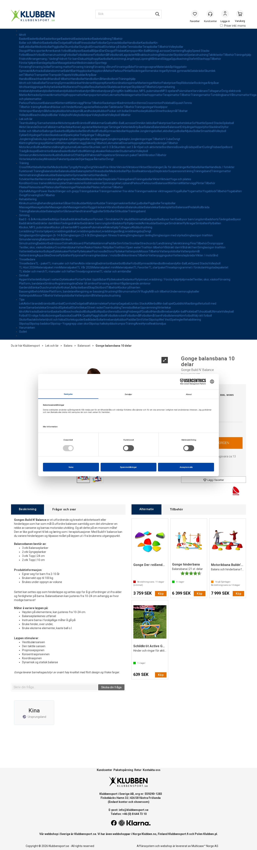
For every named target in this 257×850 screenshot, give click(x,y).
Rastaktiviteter (36, 319)
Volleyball (228, 311)
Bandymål (39, 111)
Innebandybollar (42, 90)
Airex (138, 323)
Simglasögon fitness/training (109, 235)
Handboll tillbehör (60, 78)
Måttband (156, 58)
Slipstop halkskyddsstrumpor (107, 323)
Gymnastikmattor (50, 94)
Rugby (188, 50)
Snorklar (134, 243)
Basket (23, 38)
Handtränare (83, 211)
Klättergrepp (38, 143)
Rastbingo (192, 303)
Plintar (127, 70)
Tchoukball (204, 311)
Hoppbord (98, 70)
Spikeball (228, 123)
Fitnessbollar (88, 42)
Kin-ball (124, 90)
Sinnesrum (26, 155)
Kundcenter (104, 770)
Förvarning (52, 82)
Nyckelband (81, 287)
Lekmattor (114, 94)
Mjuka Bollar (193, 131)
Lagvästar (88, 107)
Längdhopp (132, 58)
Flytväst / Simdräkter (106, 219)
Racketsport (110, 103)
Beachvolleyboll (41, 115)
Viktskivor (133, 167)
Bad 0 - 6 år (26, 219)
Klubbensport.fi (178, 834)
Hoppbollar (133, 131)
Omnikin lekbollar (146, 123)
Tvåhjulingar (102, 135)
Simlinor (50, 283)
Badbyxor (75, 50)
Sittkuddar (121, 211)
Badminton (125, 103)
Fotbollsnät (115, 54)
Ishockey (38, 159)
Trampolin (55, 74)
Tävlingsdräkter (70, 223)
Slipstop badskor (39, 323)
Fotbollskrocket (115, 315)
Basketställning (102, 38)
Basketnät (67, 38)
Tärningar (114, 127)
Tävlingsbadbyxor (230, 219)
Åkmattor (100, 159)
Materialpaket (68, 267)
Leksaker (100, 151)
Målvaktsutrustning (147, 54)
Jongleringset (98, 139)
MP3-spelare (169, 90)
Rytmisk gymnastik (178, 70)
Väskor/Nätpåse (103, 247)
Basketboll (61, 131)
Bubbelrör (67, 155)
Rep (178, 82)
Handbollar (134, 42)
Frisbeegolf (134, 311)
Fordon (45, 135)
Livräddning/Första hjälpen (36, 231)
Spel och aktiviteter (150, 147)
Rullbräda (203, 207)
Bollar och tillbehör (30, 42)
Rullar (183, 191)
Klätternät (62, 103)
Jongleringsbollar (150, 131)
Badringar (162, 223)
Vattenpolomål (190, 251)
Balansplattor (84, 171)
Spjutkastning (180, 58)
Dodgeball (64, 42)
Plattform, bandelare (62, 291)
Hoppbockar (84, 70)
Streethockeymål (166, 111)
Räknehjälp (112, 227)
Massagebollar (40, 207)
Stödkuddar (79, 203)
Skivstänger (155, 167)
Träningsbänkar (89, 191)
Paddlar (112, 243)
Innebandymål (84, 90)
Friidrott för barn (68, 58)
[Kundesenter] (210, 14)
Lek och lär (26, 119)
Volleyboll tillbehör (119, 115)
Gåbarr (67, 203)
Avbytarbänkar (53, 86)
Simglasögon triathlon (199, 235)
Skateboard (57, 135)
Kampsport (132, 50)
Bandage (42, 62)
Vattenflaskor (84, 247)
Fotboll (23, 54)
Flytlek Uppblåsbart (95, 279)
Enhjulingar (187, 127)
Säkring (90, 143)
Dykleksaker (61, 251)
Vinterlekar (26, 159)
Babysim (45, 239)
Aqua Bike (43, 255)
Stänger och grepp (67, 191)
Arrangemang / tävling (43, 58)
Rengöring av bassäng (90, 291)
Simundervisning (29, 239)
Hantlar (46, 167)
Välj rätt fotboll (202, 315)
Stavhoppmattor (152, 94)
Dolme (66, 243)
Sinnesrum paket (126, 155)
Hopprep (99, 82)
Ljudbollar (179, 131)
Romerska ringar (155, 70)
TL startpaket (157, 267)
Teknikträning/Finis (184, 243)
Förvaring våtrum (104, 66)
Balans (148, 127)
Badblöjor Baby (57, 219)
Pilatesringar (67, 187)
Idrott (22, 34)
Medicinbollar (43, 46)
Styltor (224, 127)
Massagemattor (77, 207)
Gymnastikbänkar (70, 82)
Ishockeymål (75, 111)
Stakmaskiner (75, 183)
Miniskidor (50, 159)
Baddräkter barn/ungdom (96, 223)
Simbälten (202, 223)
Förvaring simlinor (109, 283)
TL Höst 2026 (27, 267)
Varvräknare (200, 90)
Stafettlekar (79, 307)
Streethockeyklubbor (142, 111)
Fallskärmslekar (98, 303)
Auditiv (56, 155)
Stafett (193, 58)
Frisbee (120, 50)
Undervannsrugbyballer (184, 291)
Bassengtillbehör (29, 291)
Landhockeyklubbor (95, 111)
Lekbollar (29, 46)
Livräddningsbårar (64, 231)
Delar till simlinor (87, 283)
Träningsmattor (201, 94)
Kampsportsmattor (96, 94)
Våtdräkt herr (189, 247)
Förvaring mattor (61, 66)
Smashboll (53, 307)
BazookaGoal (68, 315)
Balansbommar (54, 70)
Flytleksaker (84, 251)
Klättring (24, 143)
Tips (21, 299)
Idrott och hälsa (29, 82)
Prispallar (83, 86)
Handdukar (69, 247)
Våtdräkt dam (172, 247)
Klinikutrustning (29, 203)
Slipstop (154, 319)
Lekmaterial (113, 143)
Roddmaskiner (93, 183)
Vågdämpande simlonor (135, 283)
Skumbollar (71, 46)
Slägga (166, 58)
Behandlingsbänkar (51, 203)
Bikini (57, 223)
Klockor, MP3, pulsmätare (145, 90)
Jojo (44, 139)
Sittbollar (109, 211)
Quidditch (179, 303)
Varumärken (27, 327)
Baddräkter (74, 219)
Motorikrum (26, 147)
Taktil (140, 155)
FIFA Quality (83, 315)
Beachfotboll (36, 54)
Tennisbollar (135, 46)
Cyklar (23, 135)
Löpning (145, 58)
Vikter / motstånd (207, 255)
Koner (108, 82)
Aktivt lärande (28, 127)
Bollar (42, 82)
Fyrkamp (113, 303)
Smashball (97, 46)
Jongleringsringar (141, 139)
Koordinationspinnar (125, 82)
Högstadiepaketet (217, 267)
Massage (25, 207)
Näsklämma (99, 243)
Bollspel (48, 251)
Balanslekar (160, 127)
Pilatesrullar (51, 187)
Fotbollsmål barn (150, 315)
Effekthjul (79, 155)
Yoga (176, 191)
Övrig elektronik (231, 90)
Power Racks (47, 191)
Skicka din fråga (111, 687)
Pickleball (168, 103)
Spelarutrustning (197, 54)
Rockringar (138, 70)
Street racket (95, 307)
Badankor (37, 251)
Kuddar (101, 203)
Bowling (181, 147)
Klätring (153, 50)
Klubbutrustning (142, 227)
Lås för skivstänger (175, 167)
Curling (207, 147)
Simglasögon (27, 235)
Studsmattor (128, 151)
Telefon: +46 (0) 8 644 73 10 (129, 813)
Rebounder (166, 54)
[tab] (27, 509)
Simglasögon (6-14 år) (50, 235)
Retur (138, 770)
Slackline (214, 127)
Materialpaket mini (47, 267)
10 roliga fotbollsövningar (44, 315)
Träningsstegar (144, 107)
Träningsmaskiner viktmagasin (154, 191)
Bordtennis (139, 103)
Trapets (66, 74)
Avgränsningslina (66, 283)
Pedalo (193, 207)
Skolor (23, 319)
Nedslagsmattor (131, 94)
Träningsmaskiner (117, 203)
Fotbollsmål (101, 54)
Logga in (225, 14)
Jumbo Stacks (139, 303)
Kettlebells (35, 167)
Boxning (122, 311)
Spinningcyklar (111, 183)
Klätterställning (52, 147)
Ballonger (48, 131)
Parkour (118, 70)
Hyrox (145, 323)
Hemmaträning (28, 175)
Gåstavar (69, 211)
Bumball (58, 303)
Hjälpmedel (186, 279)
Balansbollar (51, 171)
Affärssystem (146, 846)
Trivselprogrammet (87, 271)
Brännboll (83, 123)
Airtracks (38, 70)
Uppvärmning (148, 307)
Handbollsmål (93, 78)
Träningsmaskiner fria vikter (117, 191)
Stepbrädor (161, 171)
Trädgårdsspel (28, 151)
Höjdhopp (93, 58)
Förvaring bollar (40, 66)
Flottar (73, 251)
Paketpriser (169, 82)
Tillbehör (117, 38)
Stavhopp (204, 58)
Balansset (49, 103)
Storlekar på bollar (115, 46)
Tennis (188, 103)
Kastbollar (147, 42)
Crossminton (154, 103)
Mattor (108, 70)
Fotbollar (101, 42)
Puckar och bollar (118, 111)
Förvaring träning (82, 66)
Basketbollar (36, 38)
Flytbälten (215, 223)
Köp (160, 593)
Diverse (41, 127)
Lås (71, 287)
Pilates (23, 187)
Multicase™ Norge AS (205, 846)
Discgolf (24, 50)
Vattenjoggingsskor (160, 255)
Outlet (23, 331)
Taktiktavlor (215, 54)
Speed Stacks (200, 50)
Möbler (44, 291)
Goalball (109, 123)
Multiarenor (70, 86)
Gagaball (124, 303)
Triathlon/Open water (127, 247)
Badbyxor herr (166, 219)
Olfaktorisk (93, 155)
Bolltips (98, 311)
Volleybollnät (100, 115)
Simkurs (66, 239)
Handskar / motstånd (109, 255)
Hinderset (88, 82)
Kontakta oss (151, 770)
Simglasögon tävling (140, 235)
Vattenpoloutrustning (107, 295)
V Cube (167, 139)
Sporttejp (101, 62)
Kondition (25, 183)
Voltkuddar (78, 74)
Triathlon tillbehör (152, 247)
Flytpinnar (77, 255)
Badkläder (90, 319)
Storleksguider (74, 319)
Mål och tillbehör (159, 291)
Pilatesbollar (83, 187)
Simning (24, 215)
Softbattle (198, 123)
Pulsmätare (184, 90)
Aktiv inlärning (87, 263)
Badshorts (212, 219)
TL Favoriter (141, 267)
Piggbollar (58, 46)
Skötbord (101, 287)
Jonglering (26, 139)
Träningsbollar (144, 179)
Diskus (82, 58)
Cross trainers (40, 183)
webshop (166, 846)
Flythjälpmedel (132, 223)
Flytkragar (189, 223)
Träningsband (202, 171)
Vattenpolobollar (170, 251)
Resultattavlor (98, 86)
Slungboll (85, 46)
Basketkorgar (52, 38)
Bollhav (38, 147)
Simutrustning (28, 243)
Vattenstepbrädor (184, 255)
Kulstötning (118, 58)
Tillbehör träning (29, 107)
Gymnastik (26, 70)
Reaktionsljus (145, 171)
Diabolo (37, 139)
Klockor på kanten (62, 227)
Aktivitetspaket (67, 123)
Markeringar (145, 82)
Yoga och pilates (180, 179)
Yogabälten (234, 191)
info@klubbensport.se (133, 809)
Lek (189, 263)
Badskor (118, 223)
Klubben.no (149, 834)
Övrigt (116, 90)
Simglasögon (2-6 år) (77, 235)
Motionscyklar (57, 183)
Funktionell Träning (31, 171)
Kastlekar (67, 127)
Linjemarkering (165, 86)
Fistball (75, 42)
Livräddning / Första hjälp (163, 279)
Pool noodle (99, 251)
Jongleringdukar (57, 139)
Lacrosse (164, 50)
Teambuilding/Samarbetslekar (38, 123)
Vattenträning (28, 255)
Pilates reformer (101, 187)
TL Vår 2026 (84, 267)
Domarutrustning (54, 54)
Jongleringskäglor (118, 139)
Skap (92, 287)
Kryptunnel (69, 147)
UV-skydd (126, 219)
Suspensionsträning (181, 171)
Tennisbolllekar (130, 307)
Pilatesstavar (36, 187)
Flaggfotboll (98, 315)
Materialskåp (165, 66)
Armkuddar (40, 219)
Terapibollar (150, 46)
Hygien (23, 279)
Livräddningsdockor (88, 231)
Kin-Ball (144, 50)
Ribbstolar (187, 82)
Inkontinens (130, 255)
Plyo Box (131, 171)
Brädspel (191, 147)
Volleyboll (25, 115)
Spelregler (177, 319)
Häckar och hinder (63, 107)
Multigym (33, 191)
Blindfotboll (90, 131)
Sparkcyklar (72, 135)
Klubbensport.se (85, 834)
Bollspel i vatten (50, 279)
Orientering (177, 50)
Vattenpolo (132, 251)
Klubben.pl (210, 834)
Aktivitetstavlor (42, 155)
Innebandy (25, 90)
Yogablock (209, 191)
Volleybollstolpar (81, 115)
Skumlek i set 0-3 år (101, 147)
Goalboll (147, 311)
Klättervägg (75, 103)
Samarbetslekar (181, 123)
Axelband (46, 107)
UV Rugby (143, 291)
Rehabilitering (28, 199)
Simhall (24, 275)
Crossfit (24, 167)
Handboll (24, 78)
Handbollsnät (110, 78)
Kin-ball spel (165, 303)
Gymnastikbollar (117, 42)
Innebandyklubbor (64, 90)
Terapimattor (171, 94)
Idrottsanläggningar (31, 86)
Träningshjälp (242, 54)
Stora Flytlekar (116, 251)
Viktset (143, 167)
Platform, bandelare (32, 283)
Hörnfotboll (186, 315)
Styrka (23, 191)
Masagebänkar (67, 62)
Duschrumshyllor (50, 287)
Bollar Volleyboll (61, 115)
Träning (24, 163)
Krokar (65, 287)
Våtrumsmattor (240, 94)
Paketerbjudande (68, 159)
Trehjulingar (87, 135)
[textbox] (54, 687)
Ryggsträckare (97, 207)
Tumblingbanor (220, 94)
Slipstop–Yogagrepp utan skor (69, 323)
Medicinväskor (86, 62)
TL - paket (41, 263)
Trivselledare (27, 259)
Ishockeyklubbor (56, 111)
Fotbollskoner (85, 54)
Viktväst (99, 167)
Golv (41, 195)
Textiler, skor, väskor (31, 247)
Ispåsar (53, 62)
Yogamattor (195, 191)
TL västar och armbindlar (115, 271)
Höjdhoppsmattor (72, 94)
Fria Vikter (110, 167)
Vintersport (26, 111)
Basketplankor (83, 38)
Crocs (58, 247)
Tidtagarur (214, 90)
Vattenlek (127, 127)
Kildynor (92, 203)
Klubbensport (31, 345)
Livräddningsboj (134, 231)
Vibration (149, 155)
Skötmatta (138, 219)
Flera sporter (37, 50)
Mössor (144, 251)
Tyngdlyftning (77, 167)
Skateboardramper (119, 86)
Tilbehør (182, 111)
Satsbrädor (197, 70)
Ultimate (216, 311)
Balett (67, 70)
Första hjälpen (28, 62)
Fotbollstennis (170, 315)
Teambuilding (112, 307)
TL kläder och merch (32, 271)
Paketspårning (123, 770)
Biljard (96, 50)
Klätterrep (64, 143)
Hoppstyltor (201, 127)
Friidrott (24, 58)
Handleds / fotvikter (222, 167)
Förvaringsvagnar (146, 66)
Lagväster (128, 54)
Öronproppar (215, 243)
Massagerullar (58, 207)
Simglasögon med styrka (169, 235)
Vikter (156, 179)
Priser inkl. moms (235, 25)
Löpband (126, 183)
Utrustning (110, 291)
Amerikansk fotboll (57, 50)
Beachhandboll (39, 78)
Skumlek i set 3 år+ (126, 147)
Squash (179, 103)
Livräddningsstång (112, 231)
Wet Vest (164, 319)
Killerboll (153, 303)
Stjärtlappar (86, 159)
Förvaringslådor (125, 66)
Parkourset (36, 103)
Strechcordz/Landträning (156, 243)
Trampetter (41, 74)
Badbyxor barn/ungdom (190, 219)
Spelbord (226, 147)
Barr (74, 70)
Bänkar (35, 287)
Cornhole (69, 303)
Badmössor (55, 243)
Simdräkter (176, 223)
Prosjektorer (107, 155)
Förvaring (25, 66)
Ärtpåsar (91, 74)
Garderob (25, 287)
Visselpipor (161, 107)
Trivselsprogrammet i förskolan (186, 267)
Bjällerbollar (75, 131)
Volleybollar (176, 46)
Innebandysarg (102, 90)
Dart (103, 50)
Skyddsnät (180, 54)
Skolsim (56, 239)
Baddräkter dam (43, 223)
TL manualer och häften (63, 263)
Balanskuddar (67, 171)
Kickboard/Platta (81, 243)
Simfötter (123, 243)
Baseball (87, 50)
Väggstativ (180, 66)
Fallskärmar (96, 123)
